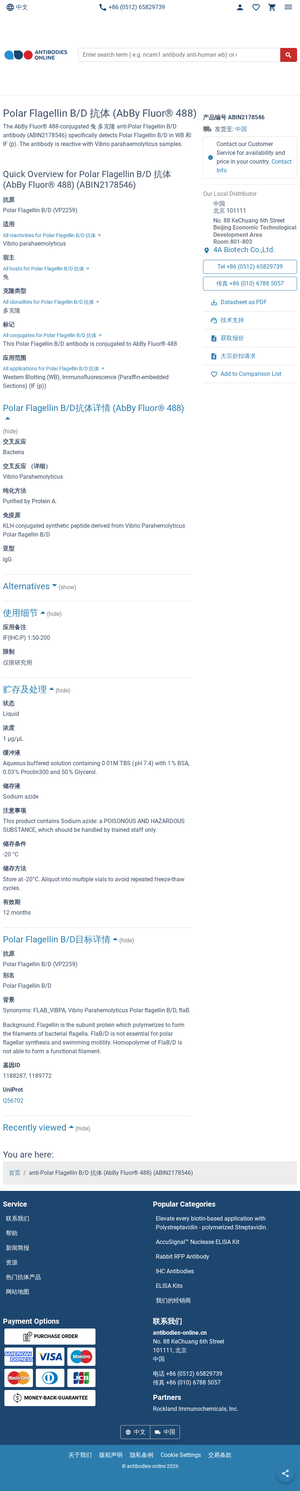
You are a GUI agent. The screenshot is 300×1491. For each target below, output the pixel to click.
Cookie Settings (181, 1454)
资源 (12, 1262)
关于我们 (80, 1454)
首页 (14, 1172)
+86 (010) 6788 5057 (193, 1382)
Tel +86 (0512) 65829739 (250, 266)
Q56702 (13, 1100)
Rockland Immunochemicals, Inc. (195, 1408)
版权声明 (111, 1454)
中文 (22, 7)
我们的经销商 (173, 1300)
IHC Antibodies (175, 1271)
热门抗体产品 (23, 1277)
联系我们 (17, 1218)
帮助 (12, 1233)
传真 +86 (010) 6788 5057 (250, 283)
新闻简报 (17, 1247)
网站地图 (17, 1291)
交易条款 (220, 1454)
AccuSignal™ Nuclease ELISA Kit (197, 1241)
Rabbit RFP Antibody (182, 1256)
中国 (241, 129)
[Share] (285, 1473)
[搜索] (288, 55)
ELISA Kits (169, 1285)
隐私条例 (141, 1454)
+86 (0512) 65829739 (137, 7)
